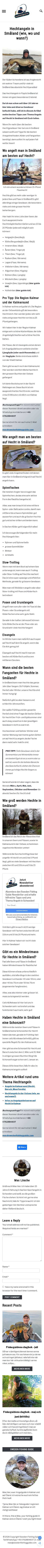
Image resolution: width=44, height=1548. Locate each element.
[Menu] (4, 11)
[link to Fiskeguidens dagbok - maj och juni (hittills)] (22, 1391)
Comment (7, 1234)
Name (5, 1267)
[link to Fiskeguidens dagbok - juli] (22, 1326)
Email (5, 1277)
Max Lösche (22, 1180)
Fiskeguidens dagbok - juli (22, 1347)
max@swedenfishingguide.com (18, 430)
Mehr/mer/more (22, 1369)
